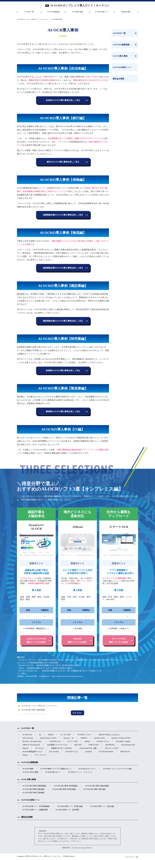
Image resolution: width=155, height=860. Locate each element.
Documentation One (128, 745)
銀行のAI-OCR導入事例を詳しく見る (63, 162)
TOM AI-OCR (93, 745)
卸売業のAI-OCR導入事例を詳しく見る (63, 370)
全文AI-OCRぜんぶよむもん (109, 735)
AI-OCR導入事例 (77, 12)
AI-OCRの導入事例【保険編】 (33, 793)
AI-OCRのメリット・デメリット (80, 772)
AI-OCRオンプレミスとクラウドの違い (117, 769)
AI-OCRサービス (72, 752)
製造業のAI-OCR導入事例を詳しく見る (63, 411)
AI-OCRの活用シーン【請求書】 (67, 810)
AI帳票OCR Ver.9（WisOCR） (62, 748)
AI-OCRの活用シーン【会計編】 (102, 806)
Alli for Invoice (27, 738)
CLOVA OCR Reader (106, 752)
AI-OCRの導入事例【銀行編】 (94, 789)
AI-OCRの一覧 (29, 12)
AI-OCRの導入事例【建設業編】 (97, 786)
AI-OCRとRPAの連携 (30, 772)
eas (40, 735)
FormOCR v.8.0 (54, 741)
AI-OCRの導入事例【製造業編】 (33, 710)
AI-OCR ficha (27, 735)
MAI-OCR (78, 745)
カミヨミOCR (65, 735)
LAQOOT (88, 752)
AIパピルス (39, 748)
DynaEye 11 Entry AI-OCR (121, 738)
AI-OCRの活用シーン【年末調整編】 (36, 806)
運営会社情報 (126, 12)
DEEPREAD (109, 745)
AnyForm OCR (99, 738)
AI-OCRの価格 (27, 769)
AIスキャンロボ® (111, 748)
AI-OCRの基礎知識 (53, 12)
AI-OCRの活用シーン (102, 12)
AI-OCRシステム (103, 741)
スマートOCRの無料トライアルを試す (118, 640)
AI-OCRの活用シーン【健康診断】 (35, 810)
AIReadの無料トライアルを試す (77, 640)
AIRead (87, 741)
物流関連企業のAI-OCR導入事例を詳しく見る (63, 268)
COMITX (84, 738)
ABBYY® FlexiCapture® (31, 745)
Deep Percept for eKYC (48, 738)
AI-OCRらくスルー (85, 735)
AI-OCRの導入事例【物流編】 (33, 789)
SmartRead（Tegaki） (124, 741)
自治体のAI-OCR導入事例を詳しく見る (63, 100)
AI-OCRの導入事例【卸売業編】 (33, 714)
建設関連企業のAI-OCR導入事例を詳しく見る (63, 321)
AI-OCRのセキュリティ (87, 769)
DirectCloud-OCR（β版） (89, 748)
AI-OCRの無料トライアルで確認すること (55, 769)
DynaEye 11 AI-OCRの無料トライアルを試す (36, 640)
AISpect (51, 735)
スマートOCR (72, 741)
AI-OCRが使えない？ (53, 772)
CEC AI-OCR (54, 752)
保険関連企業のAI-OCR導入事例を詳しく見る (63, 215)
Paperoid (25, 748)
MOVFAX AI (125, 752)
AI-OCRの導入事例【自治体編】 (64, 789)
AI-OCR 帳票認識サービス (32, 752)
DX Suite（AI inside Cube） (32, 741)
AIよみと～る (68, 738)
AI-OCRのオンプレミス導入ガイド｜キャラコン (81, 5)
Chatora (25, 755)
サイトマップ (130, 857)
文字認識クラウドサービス (57, 745)
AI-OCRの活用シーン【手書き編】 (70, 806)
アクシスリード (40, 755)
